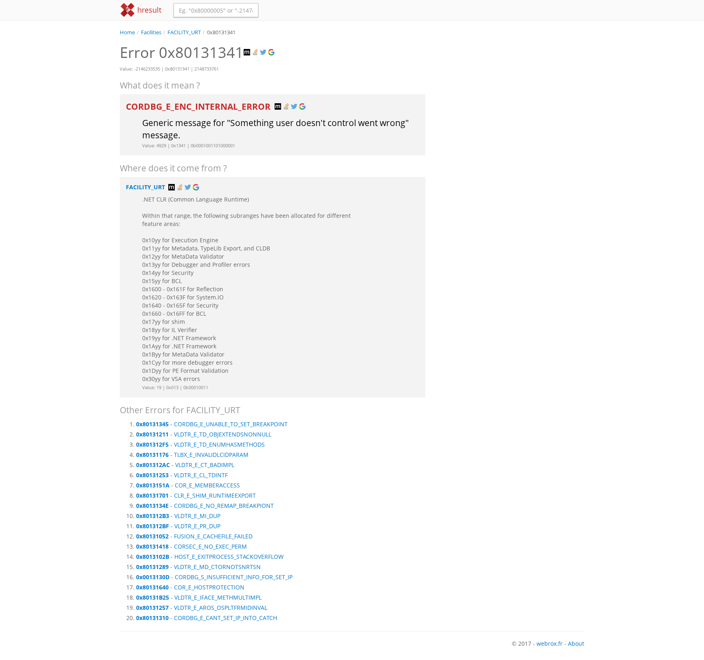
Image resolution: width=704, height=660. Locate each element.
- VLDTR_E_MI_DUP (178, 516)
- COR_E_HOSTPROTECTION (190, 587)
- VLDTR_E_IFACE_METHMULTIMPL (199, 597)
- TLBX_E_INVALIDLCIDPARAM (192, 454)
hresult (148, 10)
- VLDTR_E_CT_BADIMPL (185, 465)
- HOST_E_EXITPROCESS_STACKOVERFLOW (210, 556)
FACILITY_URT (184, 32)
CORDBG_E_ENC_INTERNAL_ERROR (199, 106)
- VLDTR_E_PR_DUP (178, 526)
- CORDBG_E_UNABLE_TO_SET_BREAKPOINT (212, 424)
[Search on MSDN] (248, 52)
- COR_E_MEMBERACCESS (188, 485)
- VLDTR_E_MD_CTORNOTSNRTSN (198, 567)
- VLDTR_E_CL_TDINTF (182, 475)
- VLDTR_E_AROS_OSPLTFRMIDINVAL (201, 607)
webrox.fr (550, 643)
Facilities (151, 32)
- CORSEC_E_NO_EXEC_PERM (191, 546)
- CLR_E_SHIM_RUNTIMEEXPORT (196, 495)
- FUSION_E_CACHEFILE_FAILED (194, 536)
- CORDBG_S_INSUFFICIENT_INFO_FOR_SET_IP (214, 577)
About (576, 643)
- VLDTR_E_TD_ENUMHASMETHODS (200, 444)
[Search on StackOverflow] (256, 52)
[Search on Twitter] (264, 52)
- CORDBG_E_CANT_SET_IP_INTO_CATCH (206, 618)
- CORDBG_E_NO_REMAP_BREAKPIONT (205, 505)
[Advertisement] (511, 93)
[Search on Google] (272, 52)
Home (127, 32)
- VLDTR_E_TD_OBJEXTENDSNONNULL (203, 434)
